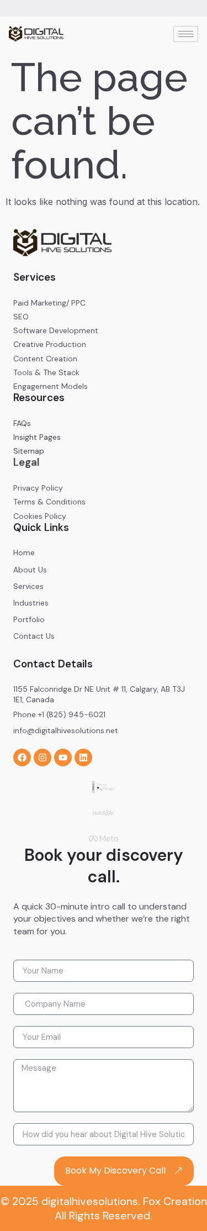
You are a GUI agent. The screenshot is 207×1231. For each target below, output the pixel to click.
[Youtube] (63, 757)
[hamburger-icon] (185, 34)
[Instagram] (42, 757)
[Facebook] (22, 757)
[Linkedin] (83, 757)
